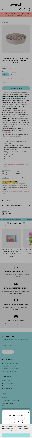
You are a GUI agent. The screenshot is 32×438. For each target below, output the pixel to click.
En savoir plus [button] (22, 431)
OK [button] (16, 435)
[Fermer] (28, 412)
